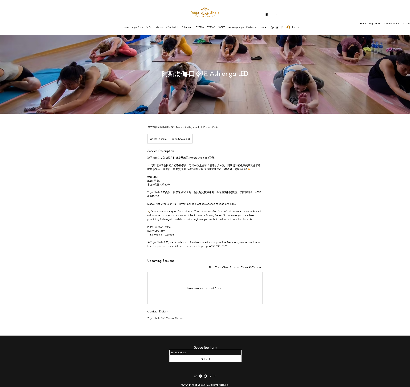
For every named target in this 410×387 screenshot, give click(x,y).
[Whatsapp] (272, 27)
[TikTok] (200, 376)
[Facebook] (281, 27)
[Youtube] (205, 376)
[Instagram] (277, 27)
